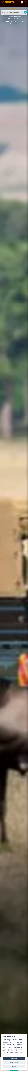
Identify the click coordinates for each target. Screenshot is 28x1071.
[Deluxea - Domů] (8, 2)
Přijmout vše (14, 1058)
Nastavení (14, 1066)
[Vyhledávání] (22, 2)
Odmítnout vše (14, 1062)
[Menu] (25, 2)
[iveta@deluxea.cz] (25, 12)
